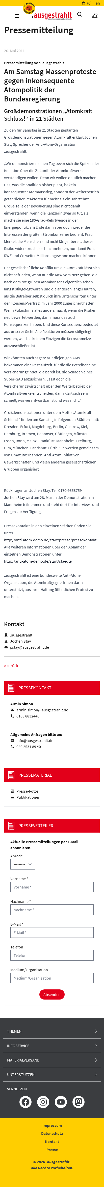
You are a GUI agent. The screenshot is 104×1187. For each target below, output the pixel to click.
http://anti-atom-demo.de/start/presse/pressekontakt (50, 539)
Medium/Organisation (29, 969)
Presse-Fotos (27, 791)
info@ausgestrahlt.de (34, 740)
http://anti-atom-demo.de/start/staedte (38, 561)
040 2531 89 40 (28, 746)
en (98, 3)
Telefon (16, 946)
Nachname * (20, 901)
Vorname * (19, 878)
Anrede (16, 855)
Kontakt (52, 1141)
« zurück (11, 665)
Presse (52, 1149)
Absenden (52, 994)
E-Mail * (16, 924)
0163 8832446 (27, 715)
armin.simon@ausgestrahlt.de (42, 709)
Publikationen (28, 797)
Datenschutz (52, 1133)
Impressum (52, 1125)
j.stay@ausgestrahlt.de (29, 647)
